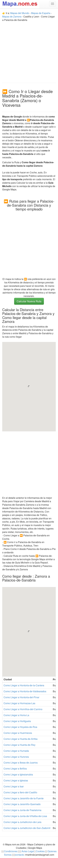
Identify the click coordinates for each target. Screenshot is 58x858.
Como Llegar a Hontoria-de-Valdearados (25, 691)
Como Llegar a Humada (16, 750)
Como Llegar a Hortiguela (17, 721)
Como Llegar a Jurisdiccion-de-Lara (22, 822)
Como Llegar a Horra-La (16, 715)
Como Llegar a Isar (14, 786)
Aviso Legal (28, 851)
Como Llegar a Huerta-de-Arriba (20, 739)
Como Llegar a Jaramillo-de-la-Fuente (24, 798)
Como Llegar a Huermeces (18, 733)
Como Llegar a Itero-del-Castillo (20, 792)
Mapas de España (41, 13)
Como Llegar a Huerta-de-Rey (19, 745)
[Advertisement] (29, 51)
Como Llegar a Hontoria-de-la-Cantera (24, 685)
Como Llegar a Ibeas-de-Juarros (21, 762)
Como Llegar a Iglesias (16, 780)
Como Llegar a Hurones (16, 756)
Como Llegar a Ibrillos (15, 768)
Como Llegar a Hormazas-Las (19, 703)
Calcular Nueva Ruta (29, 301)
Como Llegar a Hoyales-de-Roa (20, 727)
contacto (19, 854)
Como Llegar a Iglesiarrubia (18, 774)
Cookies (40, 851)
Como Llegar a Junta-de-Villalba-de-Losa (25, 816)
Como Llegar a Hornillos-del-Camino (23, 709)
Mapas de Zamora (11, 16)
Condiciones (10, 851)
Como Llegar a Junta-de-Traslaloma (22, 810)
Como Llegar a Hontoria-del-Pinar (21, 697)
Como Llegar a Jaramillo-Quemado (22, 804)
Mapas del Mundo (19, 13)
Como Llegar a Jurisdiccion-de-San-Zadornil (27, 828)
